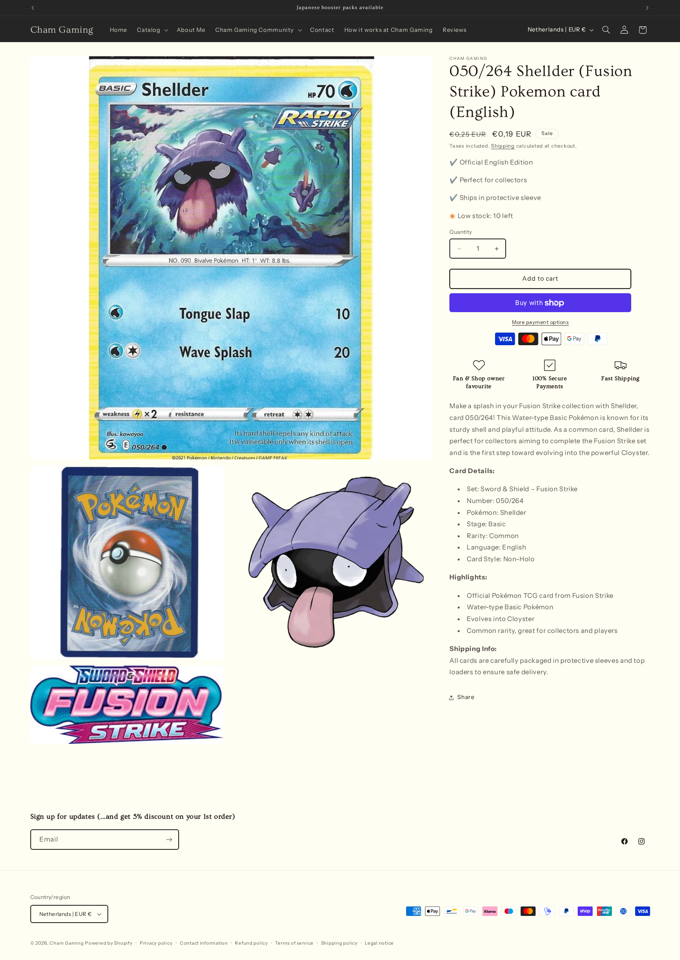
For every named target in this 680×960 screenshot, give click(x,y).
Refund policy (251, 943)
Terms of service (294, 943)
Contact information (204, 943)
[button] (152, 30)
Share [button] (465, 697)
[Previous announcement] (32, 8)
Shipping (503, 146)
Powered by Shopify (108, 943)
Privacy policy (156, 943)
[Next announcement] (647, 8)
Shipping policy (339, 943)
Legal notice (379, 943)
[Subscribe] (169, 839)
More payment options (540, 322)
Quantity (460, 232)
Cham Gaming (66, 943)
